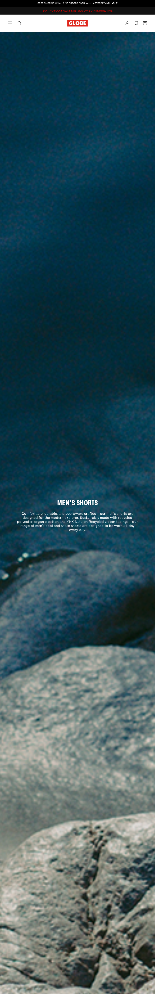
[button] (10, 23)
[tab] (10, 23)
